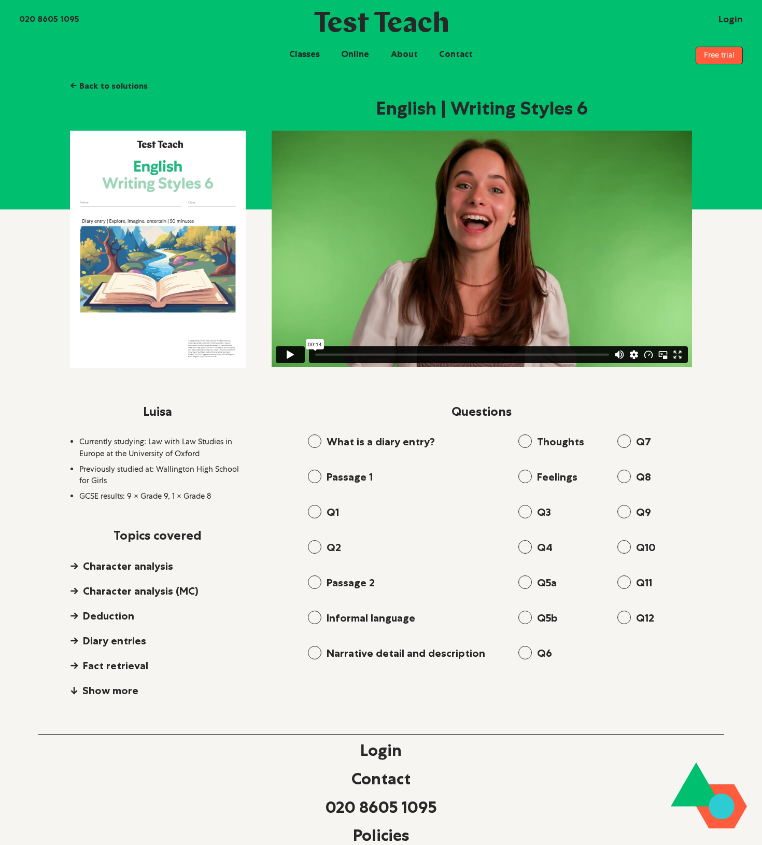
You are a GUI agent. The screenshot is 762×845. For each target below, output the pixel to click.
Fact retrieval (115, 665)
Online (355, 54)
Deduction (108, 616)
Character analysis (128, 566)
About (404, 54)
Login (381, 750)
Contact (456, 54)
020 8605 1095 (381, 807)
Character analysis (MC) (141, 591)
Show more (110, 690)
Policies (381, 835)
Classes (304, 54)
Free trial (719, 55)
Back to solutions (109, 85)
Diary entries (114, 641)
